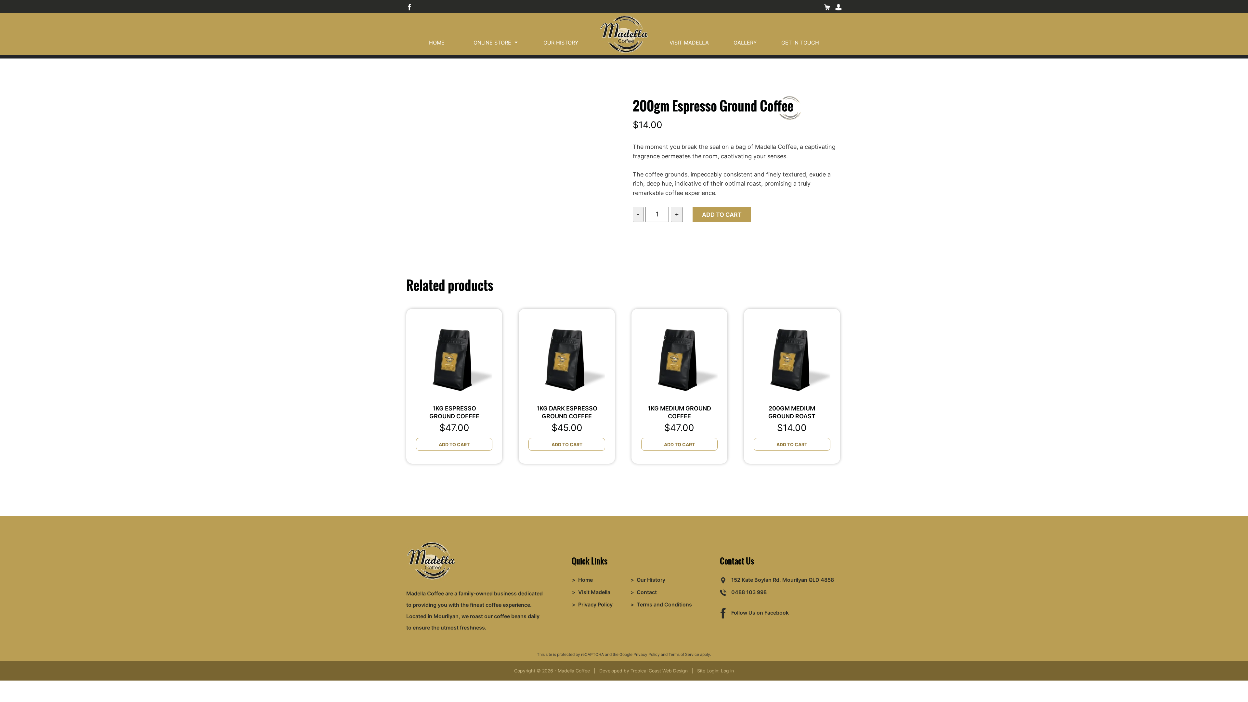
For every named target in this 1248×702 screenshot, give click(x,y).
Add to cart (722, 214)
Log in (727, 670)
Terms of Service (684, 654)
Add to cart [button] (454, 444)
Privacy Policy (646, 654)
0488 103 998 (749, 592)
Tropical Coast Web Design (659, 670)
